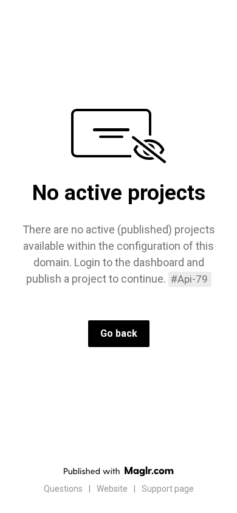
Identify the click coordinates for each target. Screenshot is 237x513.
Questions (63, 489)
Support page (168, 489)
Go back (118, 333)
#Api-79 (189, 279)
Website (112, 489)
